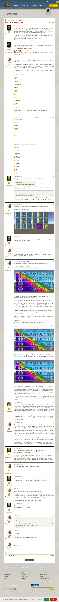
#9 (53, 402)
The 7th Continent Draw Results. (22, 452)
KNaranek (9, 30)
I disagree (53, 599)
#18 (53, 543)
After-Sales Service (44, 578)
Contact (42, 576)
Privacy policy (43, 574)
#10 (53, 422)
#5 (53, 204)
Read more (40, 599)
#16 (53, 515)
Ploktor (9, 407)
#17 (53, 530)
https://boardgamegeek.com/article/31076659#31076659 (27, 500)
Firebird (9, 47)
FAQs (23, 571)
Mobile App (24, 580)
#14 (53, 488)
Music (23, 574)
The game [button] (16, 5)
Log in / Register (53, 5)
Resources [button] (25, 5)
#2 (53, 43)
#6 (53, 236)
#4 (53, 176)
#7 (53, 248)
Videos (23, 572)
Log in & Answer (29, 560)
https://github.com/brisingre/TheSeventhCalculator (26, 268)
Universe (6, 572)
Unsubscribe (33, 590)
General (21, 22)
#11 (53, 448)
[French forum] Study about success (23, 48)
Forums (34, 5)
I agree (46, 599)
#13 (53, 476)
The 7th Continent (14, 22)
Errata (23, 578)
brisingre (9, 62)
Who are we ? (43, 571)
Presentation (7, 571)
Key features (7, 574)
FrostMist (9, 520)
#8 (53, 261)
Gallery (5, 578)
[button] (43, 2)
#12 (53, 464)
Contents (6, 576)
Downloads (24, 576)
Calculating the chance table (17, 20)
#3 (53, 57)
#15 (53, 503)
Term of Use (43, 572)
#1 (53, 25)
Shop (41, 5)
